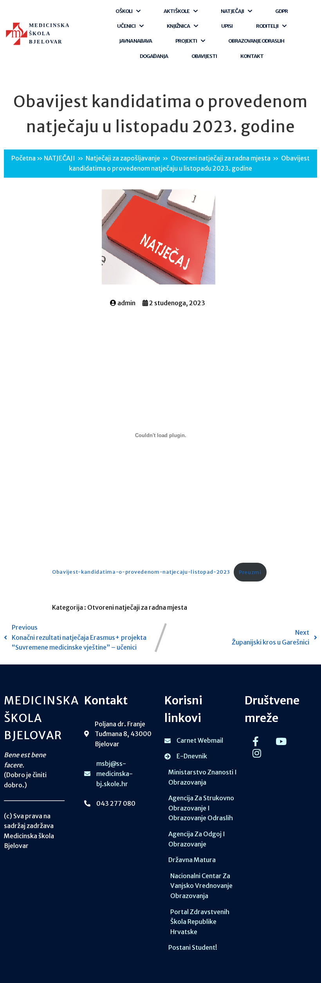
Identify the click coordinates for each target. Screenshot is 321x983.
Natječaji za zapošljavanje (123, 158)
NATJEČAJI (59, 158)
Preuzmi (250, 572)
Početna (23, 158)
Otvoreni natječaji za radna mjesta (221, 158)
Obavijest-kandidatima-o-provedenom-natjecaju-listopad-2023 (141, 572)
